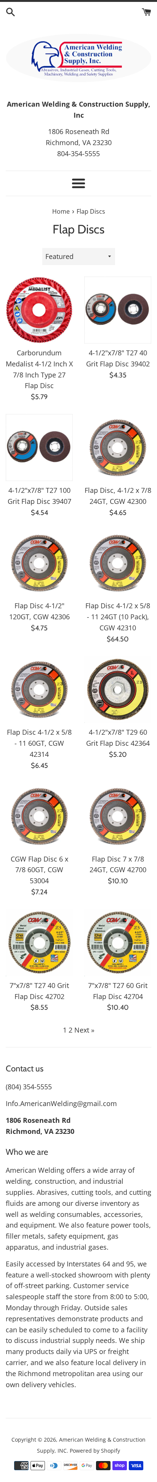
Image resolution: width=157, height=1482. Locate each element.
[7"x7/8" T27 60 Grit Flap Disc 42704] (117, 942)
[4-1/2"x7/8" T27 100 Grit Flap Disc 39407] (39, 447)
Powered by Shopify (95, 1450)
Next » (84, 1029)
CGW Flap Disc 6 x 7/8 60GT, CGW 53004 (39, 870)
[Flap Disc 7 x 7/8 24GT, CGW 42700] (117, 816)
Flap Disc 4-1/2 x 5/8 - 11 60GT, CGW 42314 (39, 743)
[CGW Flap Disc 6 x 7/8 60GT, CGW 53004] (39, 816)
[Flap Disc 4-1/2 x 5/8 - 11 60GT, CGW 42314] (39, 689)
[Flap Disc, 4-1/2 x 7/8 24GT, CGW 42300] (117, 447)
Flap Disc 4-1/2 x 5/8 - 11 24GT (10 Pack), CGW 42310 (117, 616)
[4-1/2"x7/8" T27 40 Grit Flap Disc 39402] (117, 310)
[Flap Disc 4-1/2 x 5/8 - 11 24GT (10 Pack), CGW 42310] (117, 562)
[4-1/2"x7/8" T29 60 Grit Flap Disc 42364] (117, 689)
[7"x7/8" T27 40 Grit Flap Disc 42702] (39, 942)
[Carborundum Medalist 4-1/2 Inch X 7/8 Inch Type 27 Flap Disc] (39, 310)
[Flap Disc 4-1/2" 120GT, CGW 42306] (39, 562)
